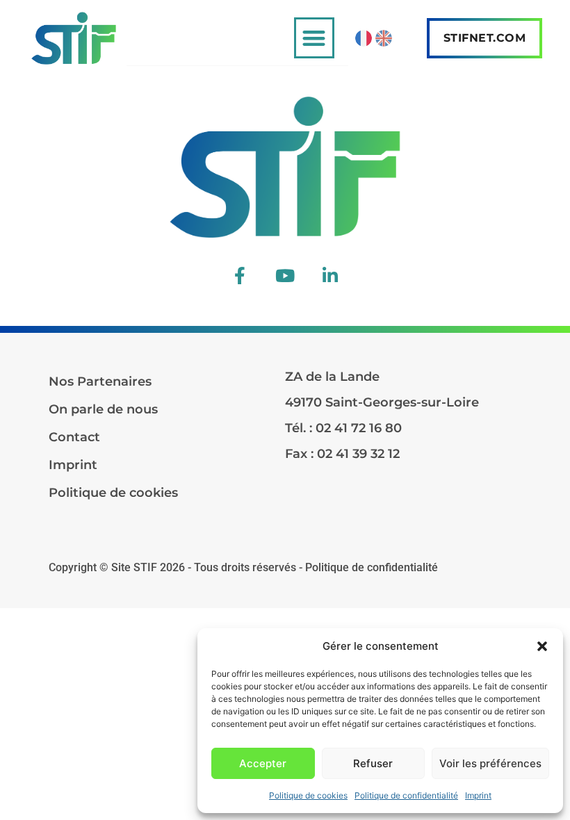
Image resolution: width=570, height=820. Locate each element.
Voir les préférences (490, 763)
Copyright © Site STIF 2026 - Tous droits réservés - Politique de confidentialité (243, 567)
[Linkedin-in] (330, 275)
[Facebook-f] (239, 275)
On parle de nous (103, 409)
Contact (74, 437)
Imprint (478, 795)
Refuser (373, 763)
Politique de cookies (308, 795)
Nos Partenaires (100, 381)
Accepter (262, 763)
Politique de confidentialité (406, 795)
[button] (542, 646)
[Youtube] (285, 275)
